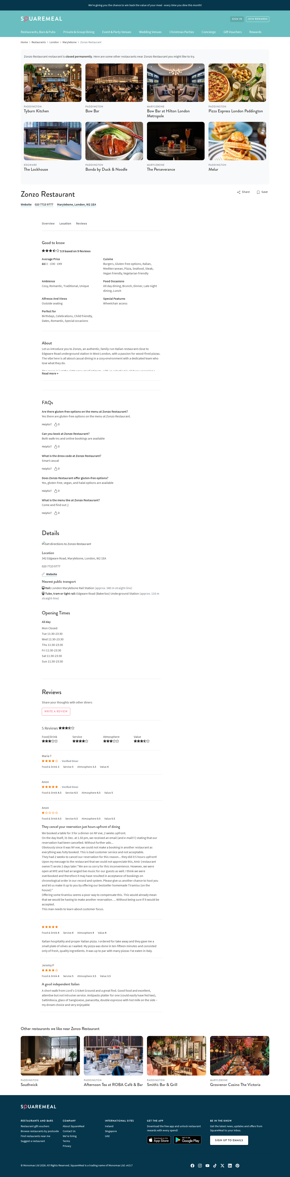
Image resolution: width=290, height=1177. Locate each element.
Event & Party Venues (116, 32)
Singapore (111, 1131)
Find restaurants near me (35, 1136)
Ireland (109, 1126)
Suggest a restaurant (33, 1141)
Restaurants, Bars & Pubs (38, 32)
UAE (107, 1136)
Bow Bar (92, 111)
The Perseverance (161, 169)
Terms (66, 1141)
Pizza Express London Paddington (236, 111)
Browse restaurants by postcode (40, 1131)
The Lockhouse (36, 169)
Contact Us (69, 1131)
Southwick (29, 1085)
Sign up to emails (229, 1140)
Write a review (56, 711)
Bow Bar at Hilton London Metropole (168, 113)
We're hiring (70, 1136)
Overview (48, 223)
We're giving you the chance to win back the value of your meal (145, 5)
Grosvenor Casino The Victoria (235, 1085)
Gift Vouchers (233, 32)
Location (65, 223)
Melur (213, 169)
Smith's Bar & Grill (162, 1085)
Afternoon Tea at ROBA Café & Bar (113, 1085)
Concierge (209, 32)
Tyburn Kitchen (36, 111)
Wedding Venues (150, 32)
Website (26, 204)
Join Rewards (258, 19)
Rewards (255, 32)
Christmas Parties (181, 32)
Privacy (67, 1146)
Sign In (237, 19)
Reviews (81, 223)
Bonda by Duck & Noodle (106, 169)
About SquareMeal (73, 1126)
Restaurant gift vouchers (35, 1126)
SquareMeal (41, 19)
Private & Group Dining (78, 32)
